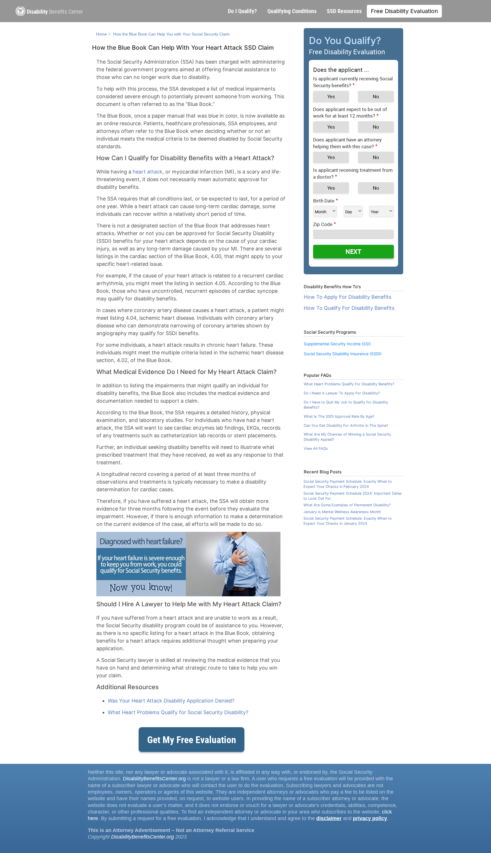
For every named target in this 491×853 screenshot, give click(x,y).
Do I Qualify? (242, 11)
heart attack (148, 172)
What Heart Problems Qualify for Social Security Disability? (178, 712)
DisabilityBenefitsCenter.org (154, 778)
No (376, 96)
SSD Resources (344, 11)
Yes (331, 96)
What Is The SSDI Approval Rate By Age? (339, 416)
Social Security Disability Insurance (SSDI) (343, 353)
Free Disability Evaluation (404, 11)
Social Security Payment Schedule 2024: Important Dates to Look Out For (352, 496)
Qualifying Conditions (292, 11)
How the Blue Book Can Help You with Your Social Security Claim (171, 34)
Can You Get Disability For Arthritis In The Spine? (346, 425)
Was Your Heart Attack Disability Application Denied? (171, 701)
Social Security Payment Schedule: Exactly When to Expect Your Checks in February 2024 (347, 484)
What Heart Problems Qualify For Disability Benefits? (349, 384)
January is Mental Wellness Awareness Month (342, 512)
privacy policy (370, 818)
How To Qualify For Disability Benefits (349, 308)
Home (101, 34)
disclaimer (329, 818)
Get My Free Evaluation (191, 739)
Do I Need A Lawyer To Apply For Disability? (342, 393)
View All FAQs (316, 448)
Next (353, 251)
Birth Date (323, 200)
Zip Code (322, 224)
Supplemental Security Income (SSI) (337, 343)
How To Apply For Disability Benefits (347, 297)
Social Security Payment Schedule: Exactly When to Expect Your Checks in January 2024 (347, 521)
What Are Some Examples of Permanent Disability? (347, 505)
